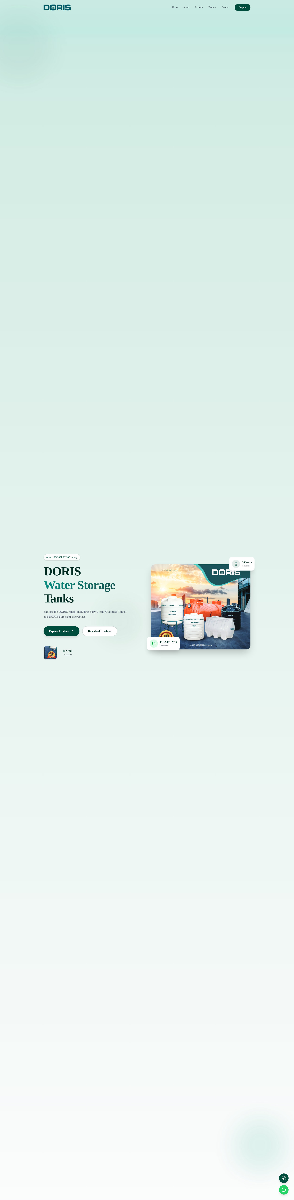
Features (212, 7)
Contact (225, 7)
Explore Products (59, 631)
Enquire (242, 7)
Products (199, 7)
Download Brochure (100, 631)
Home (175, 7)
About (186, 7)
